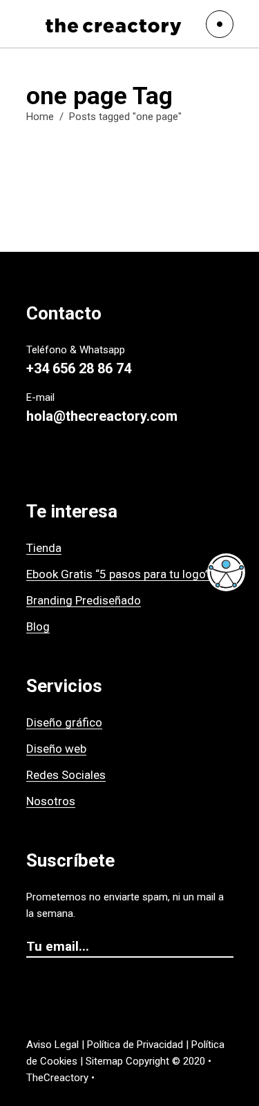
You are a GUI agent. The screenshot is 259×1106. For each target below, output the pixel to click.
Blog (38, 626)
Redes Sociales (66, 775)
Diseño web (56, 749)
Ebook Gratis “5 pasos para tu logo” (117, 574)
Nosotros (50, 801)
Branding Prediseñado (83, 600)
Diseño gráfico (64, 722)
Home (40, 116)
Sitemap (104, 1061)
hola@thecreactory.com (102, 416)
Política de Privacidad (135, 1044)
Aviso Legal (52, 1044)
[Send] (226, 947)
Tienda (43, 548)
